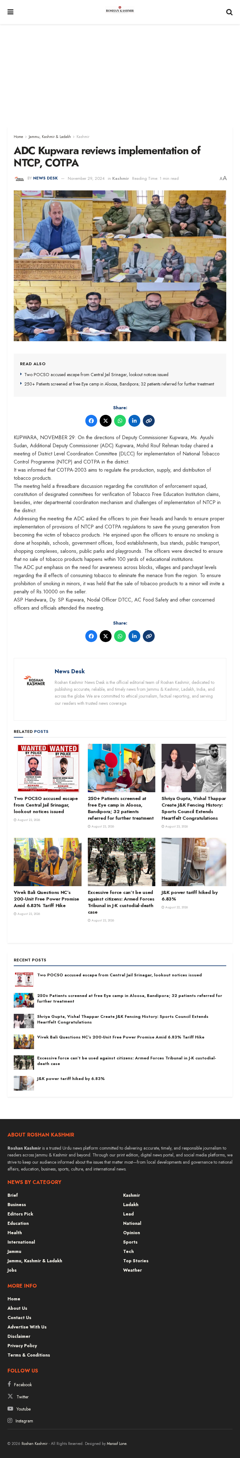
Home (18, 137)
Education (18, 1223)
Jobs (12, 1270)
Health (15, 1233)
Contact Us (19, 1317)
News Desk (45, 178)
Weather (132, 1270)
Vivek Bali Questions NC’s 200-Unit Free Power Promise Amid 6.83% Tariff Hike (46, 899)
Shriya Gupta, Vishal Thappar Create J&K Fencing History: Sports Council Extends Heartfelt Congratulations (194, 808)
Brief (13, 1195)
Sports (130, 1242)
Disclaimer (19, 1336)
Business (17, 1204)
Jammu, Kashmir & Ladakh (50, 137)
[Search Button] (229, 12)
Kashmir (83, 137)
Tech (128, 1251)
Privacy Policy (22, 1346)
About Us (17, 1308)
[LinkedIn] (134, 421)
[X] (106, 421)
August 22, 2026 (176, 907)
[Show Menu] (10, 12)
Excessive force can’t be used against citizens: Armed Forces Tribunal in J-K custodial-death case (121, 902)
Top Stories (135, 1261)
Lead (128, 1214)
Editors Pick (20, 1214)
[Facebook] (91, 421)
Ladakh (130, 1204)
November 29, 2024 (86, 178)
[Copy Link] (149, 421)
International (21, 1242)
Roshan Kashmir (35, 1443)
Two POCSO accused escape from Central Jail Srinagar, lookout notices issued (96, 374)
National (132, 1223)
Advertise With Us (27, 1327)
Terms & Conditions (29, 1355)
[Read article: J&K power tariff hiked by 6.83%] (195, 862)
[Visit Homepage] (120, 12)
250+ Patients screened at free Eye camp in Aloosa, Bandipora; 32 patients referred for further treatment (119, 384)
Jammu (14, 1251)
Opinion (131, 1233)
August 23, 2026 (28, 819)
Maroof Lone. (117, 1443)
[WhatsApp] (120, 421)
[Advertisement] (120, 71)
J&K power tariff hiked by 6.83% (190, 895)
